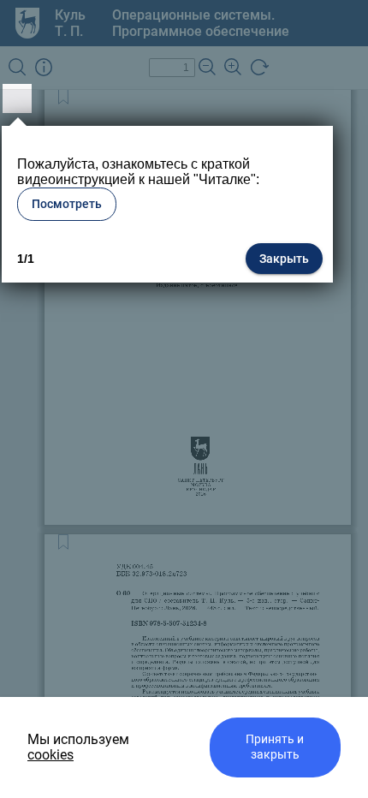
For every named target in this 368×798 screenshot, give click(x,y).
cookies (50, 755)
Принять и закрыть (275, 747)
